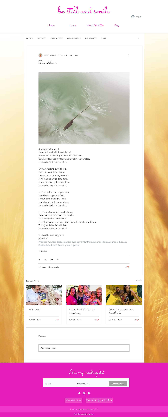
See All (139, 281)
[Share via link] (58, 259)
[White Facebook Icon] (79, 393)
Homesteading (91, 38)
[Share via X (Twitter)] (46, 259)
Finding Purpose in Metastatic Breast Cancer (121, 311)
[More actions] (128, 55)
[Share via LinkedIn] (52, 259)
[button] (95, 24)
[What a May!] (44, 295)
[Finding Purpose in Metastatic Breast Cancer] (124, 295)
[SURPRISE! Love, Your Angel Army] (84, 295)
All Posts (29, 38)
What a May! (35, 310)
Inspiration (42, 38)
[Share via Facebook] (39, 259)
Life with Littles (56, 38)
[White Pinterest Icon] (89, 393)
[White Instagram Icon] (84, 393)
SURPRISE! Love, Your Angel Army (82, 311)
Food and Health (73, 38)
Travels (104, 38)
